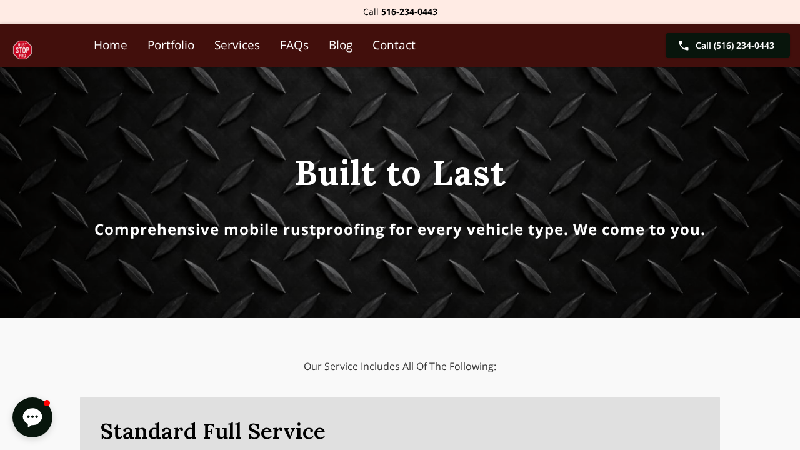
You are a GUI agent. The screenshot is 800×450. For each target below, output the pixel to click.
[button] (32, 418)
